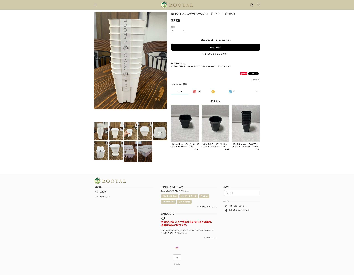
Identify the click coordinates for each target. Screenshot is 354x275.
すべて (180, 91)
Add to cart (215, 47)
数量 (173, 27)
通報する (256, 80)
